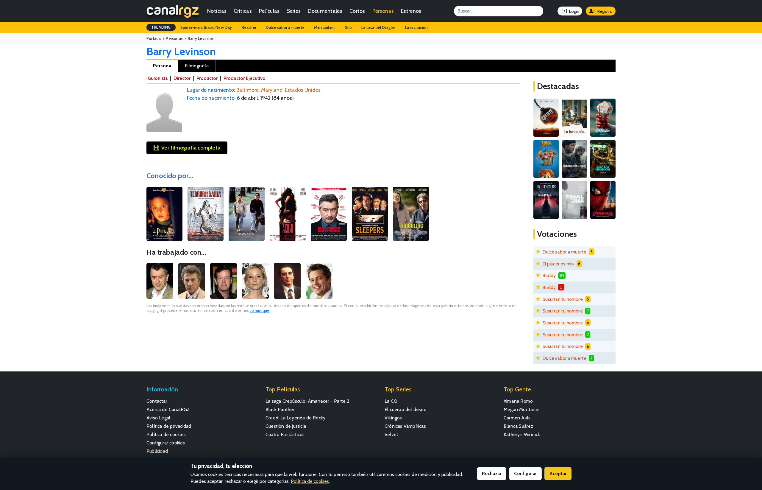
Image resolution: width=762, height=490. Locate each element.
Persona (162, 66)
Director (182, 78)
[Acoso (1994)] (288, 214)
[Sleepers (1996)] (370, 214)
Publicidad (157, 451)
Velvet (391, 434)
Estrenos (411, 11)
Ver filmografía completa (190, 147)
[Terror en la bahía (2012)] (206, 214)
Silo (348, 27)
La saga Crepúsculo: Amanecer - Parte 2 (308, 401)
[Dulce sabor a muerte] (603, 118)
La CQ (391, 401)
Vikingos (393, 418)
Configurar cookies (165, 443)
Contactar (156, 401)
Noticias (217, 11)
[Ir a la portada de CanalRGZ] (172, 11)
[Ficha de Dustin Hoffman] (191, 281)
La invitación (416, 27)
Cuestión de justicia (286, 426)
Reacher (249, 27)
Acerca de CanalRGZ (168, 409)
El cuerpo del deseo (406, 409)
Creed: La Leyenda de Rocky (295, 418)
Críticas (243, 11)
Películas (269, 11)
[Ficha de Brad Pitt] (319, 281)
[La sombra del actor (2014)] (411, 214)
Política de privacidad (168, 426)
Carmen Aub (517, 418)
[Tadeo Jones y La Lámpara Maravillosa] (546, 159)
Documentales (325, 11)
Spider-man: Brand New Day (206, 27)
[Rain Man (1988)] (247, 214)
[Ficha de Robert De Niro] (159, 281)
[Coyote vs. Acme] (546, 118)
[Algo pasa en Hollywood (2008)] (329, 214)
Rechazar (491, 473)
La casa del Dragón (378, 27)
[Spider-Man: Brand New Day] (603, 200)
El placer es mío (558, 264)
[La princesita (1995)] (164, 214)
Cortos (357, 11)
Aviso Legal (158, 418)
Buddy (549, 275)
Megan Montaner (522, 409)
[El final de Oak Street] (574, 200)
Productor (207, 78)
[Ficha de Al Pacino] (287, 281)
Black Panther (280, 409)
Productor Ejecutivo (245, 78)
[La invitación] (574, 118)
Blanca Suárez (518, 426)
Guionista (158, 78)
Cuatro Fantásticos (285, 434)
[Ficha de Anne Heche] (255, 281)
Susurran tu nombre (563, 299)
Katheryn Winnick (522, 434)
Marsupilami (324, 27)
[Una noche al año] (603, 159)
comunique (259, 310)
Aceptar (557, 473)
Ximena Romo (518, 401)
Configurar (525, 473)
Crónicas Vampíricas (405, 426)
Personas (383, 11)
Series (294, 11)
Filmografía (197, 66)
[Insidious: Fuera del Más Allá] (546, 200)
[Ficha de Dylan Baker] (223, 281)
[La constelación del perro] (574, 159)
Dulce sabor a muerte (285, 27)
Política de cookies (166, 434)
